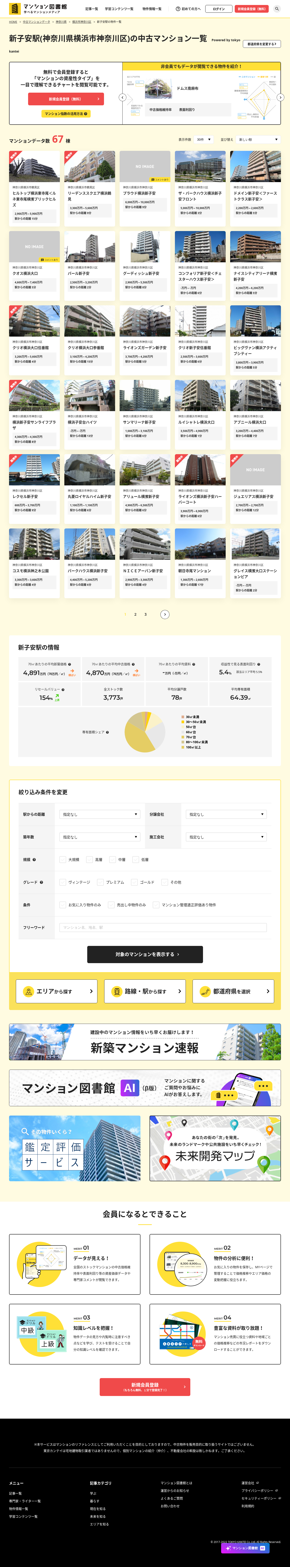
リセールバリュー (47, 689)
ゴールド (147, 882)
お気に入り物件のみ (84, 904)
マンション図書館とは (176, 1483)
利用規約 (248, 1506)
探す (277, 9)
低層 (145, 859)
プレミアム (115, 882)
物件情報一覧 (152, 9)
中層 (122, 859)
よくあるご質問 (172, 1498)
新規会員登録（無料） (252, 9)
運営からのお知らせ (175, 1490)
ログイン (219, 9)
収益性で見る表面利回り (238, 664)
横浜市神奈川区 (81, 22)
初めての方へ (191, 9)
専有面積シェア (93, 732)
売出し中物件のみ (131, 904)
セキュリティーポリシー (259, 1498)
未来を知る (98, 1516)
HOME (13, 22)
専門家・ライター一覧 (25, 1501)
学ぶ (93, 1493)
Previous (122, 97)
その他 (175, 882)
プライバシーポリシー (257, 1490)
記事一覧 (91, 9)
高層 (98, 859)
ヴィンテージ (79, 882)
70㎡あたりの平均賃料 (175, 664)
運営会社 (248, 1483)
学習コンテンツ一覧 (119, 9)
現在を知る (98, 1509)
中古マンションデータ (36, 22)
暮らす (94, 1501)
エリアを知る (99, 1524)
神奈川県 (61, 22)
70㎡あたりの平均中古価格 (111, 664)
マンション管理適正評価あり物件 (189, 904)
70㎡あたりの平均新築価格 (47, 664)
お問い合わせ (170, 1506)
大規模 (73, 859)
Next (280, 97)
